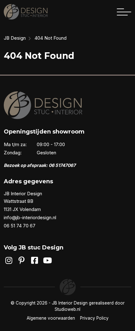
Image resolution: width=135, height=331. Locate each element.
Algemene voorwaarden (51, 318)
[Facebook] (35, 260)
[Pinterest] (21, 260)
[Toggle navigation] (124, 12)
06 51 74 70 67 (19, 226)
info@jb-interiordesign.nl (30, 217)
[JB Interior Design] (26, 12)
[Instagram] (9, 260)
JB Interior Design (70, 302)
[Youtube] (47, 260)
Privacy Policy (94, 318)
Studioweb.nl (67, 309)
